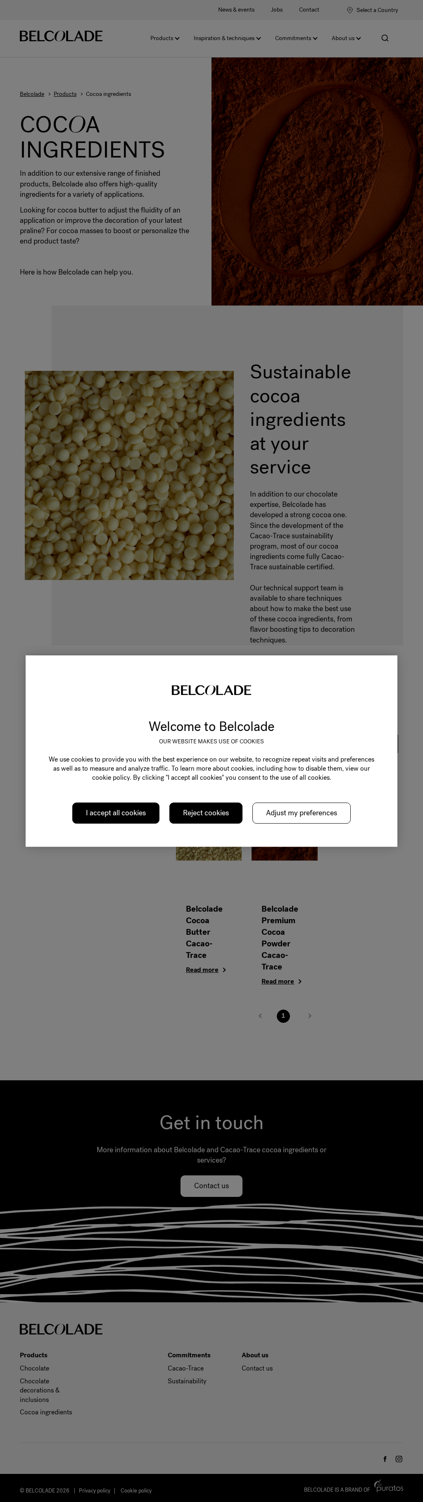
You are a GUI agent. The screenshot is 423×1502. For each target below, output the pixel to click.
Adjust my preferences (301, 813)
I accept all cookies (116, 813)
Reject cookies (206, 813)
